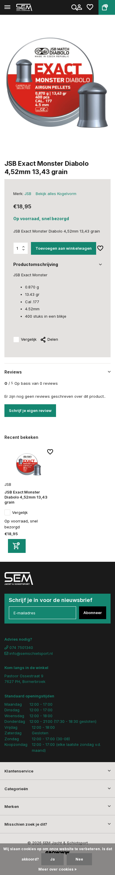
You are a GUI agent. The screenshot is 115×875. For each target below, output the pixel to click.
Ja (52, 859)
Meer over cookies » (57, 869)
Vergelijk (29, 339)
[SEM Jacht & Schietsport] (31, 7)
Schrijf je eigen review (30, 410)
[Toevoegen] (17, 546)
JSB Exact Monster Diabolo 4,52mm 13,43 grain (25, 497)
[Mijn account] (79, 7)
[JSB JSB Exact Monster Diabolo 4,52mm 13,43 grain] (28, 464)
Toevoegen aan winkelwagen (63, 248)
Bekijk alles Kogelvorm (56, 193)
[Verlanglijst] (90, 7)
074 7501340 (20, 647)
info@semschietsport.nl (31, 653)
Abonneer (92, 612)
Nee (79, 859)
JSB (27, 193)
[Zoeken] (75, 7)
